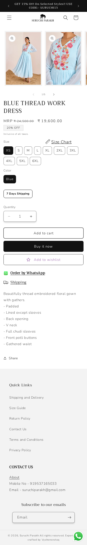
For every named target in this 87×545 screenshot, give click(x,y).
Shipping (18, 282)
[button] (9, 18)
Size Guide (17, 408)
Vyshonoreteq (50, 540)
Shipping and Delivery (26, 397)
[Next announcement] (78, 6)
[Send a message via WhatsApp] (78, 536)
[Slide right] (54, 94)
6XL (35, 161)
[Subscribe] (69, 517)
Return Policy (19, 418)
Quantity (9, 207)
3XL (73, 150)
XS (8, 150)
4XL (9, 161)
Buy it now (43, 246)
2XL (59, 150)
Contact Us (18, 429)
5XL (22, 161)
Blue (9, 179)
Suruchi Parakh (29, 535)
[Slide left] (33, 94)
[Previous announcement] (8, 6)
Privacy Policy (20, 450)
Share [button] (13, 358)
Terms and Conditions (26, 439)
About (14, 477)
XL (47, 150)
